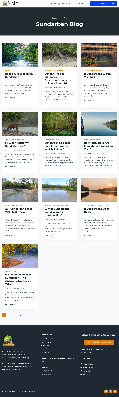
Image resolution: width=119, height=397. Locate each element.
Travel (7, 70)
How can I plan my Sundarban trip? (17, 144)
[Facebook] (106, 391)
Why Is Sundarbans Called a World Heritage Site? (57, 212)
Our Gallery (45, 345)
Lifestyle (48, 70)
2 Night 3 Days (47, 374)
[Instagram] (110, 391)
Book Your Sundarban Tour (99, 342)
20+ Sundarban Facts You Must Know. (18, 210)
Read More (10, 98)
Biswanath (10, 81)
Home (53, 4)
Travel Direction (57, 70)
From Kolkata (88, 364)
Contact (82, 4)
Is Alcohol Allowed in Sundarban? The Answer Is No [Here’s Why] (18, 279)
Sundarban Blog (46, 352)
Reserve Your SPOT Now (103, 4)
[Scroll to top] (115, 391)
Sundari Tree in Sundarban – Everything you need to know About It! (58, 78)
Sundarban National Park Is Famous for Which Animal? (57, 146)
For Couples (87, 371)
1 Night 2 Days (47, 370)
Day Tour (45, 367)
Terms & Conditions (48, 339)
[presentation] (20, 55)
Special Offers (64, 4)
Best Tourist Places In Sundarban (19, 75)
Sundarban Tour (101, 349)
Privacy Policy (46, 342)
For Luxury (86, 374)
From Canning (88, 367)
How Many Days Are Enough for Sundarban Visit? (98, 146)
